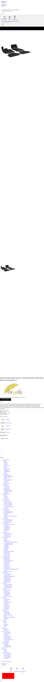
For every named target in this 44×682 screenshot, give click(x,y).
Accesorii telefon (5, 518)
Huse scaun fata (7, 505)
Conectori (6, 564)
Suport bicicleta (7, 657)
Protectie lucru (7, 567)
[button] (4, 664)
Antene (5, 598)
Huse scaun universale (8, 506)
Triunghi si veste (7, 645)
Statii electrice (4, 647)
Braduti (5, 622)
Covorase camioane (8, 584)
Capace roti (6, 591)
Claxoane (6, 600)
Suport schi (6, 658)
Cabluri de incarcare (8, 519)
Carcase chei (6, 486)
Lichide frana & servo (8, 543)
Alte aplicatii (6, 540)
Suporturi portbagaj (5, 652)
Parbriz (5, 651)
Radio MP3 (6, 605)
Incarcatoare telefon (8, 520)
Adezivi (5, 538)
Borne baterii (7, 559)
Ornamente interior (8, 490)
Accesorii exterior (5, 473)
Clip (5, 623)
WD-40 (5, 630)
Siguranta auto (7, 471)
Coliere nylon (7, 563)
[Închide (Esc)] (3, 680)
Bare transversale (7, 654)
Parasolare (6, 513)
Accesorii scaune (5, 499)
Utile (5, 472)
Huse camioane (7, 501)
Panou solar (6, 604)
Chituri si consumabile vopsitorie (11, 542)
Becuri (5, 461)
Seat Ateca (8, 432)
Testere (5, 517)
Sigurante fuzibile (7, 571)
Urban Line (8, 426)
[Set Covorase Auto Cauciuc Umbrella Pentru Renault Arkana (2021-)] (5, 455)
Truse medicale (7, 646)
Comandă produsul (5, 399)
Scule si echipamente (6, 631)
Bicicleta (6, 496)
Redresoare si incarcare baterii (10, 516)
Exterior (6, 464)
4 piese (7, 435)
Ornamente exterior (8, 479)
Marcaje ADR (6, 469)
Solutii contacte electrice (9, 551)
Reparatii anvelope (8, 596)
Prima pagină (2, 29)
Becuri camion (7, 613)
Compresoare (7, 592)
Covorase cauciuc (16, 29)
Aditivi (5, 539)
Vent (5, 626)
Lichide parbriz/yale (8, 512)
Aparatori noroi (7, 475)
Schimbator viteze (8, 491)
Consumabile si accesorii (9, 524)
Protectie (6, 508)
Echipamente (7, 633)
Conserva (6, 624)
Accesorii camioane (5, 459)
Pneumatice (6, 470)
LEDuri (5, 616)
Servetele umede (7, 579)
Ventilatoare (6, 609)
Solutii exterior (7, 580)
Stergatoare (4, 648)
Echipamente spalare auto (9, 576)
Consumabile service (6, 557)
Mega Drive (6, 629)
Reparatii (6, 549)
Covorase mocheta (8, 586)
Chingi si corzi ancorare (9, 476)
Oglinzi (5, 478)
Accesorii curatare (8, 573)
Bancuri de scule (7, 632)
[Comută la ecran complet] (1, 680)
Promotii (3, 627)
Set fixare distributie (8, 639)
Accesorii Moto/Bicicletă (6, 493)
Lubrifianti (6, 545)
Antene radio (7, 599)
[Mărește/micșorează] (0, 680)
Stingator (6, 644)
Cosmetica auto (5, 572)
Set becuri (6, 618)
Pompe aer (6, 595)
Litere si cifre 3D (7, 477)
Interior (5, 466)
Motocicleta (6, 498)
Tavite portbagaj (7, 587)
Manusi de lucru (7, 565)
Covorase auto (9, 29)
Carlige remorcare (5, 532)
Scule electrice (7, 529)
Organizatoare (7, 489)
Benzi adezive (7, 558)
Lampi (5, 468)
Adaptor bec (6, 611)
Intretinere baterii (7, 602)
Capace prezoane (7, 590)
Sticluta (5, 625)
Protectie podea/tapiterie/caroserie (11, 569)
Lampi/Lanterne (7, 526)
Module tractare (7, 536)
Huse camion (7, 465)
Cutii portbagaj (7, 656)
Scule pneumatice (7, 637)
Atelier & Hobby (5, 523)
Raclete (5, 515)
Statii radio (6, 607)
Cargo (5, 462)
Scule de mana (7, 636)
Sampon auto (7, 578)
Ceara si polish (7, 575)
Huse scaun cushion (8, 503)
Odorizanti (4, 620)
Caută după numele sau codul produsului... (11, 9)
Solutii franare (7, 552)
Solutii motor (7, 553)
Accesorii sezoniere (5, 509)
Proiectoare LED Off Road (9, 617)
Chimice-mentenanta (6, 537)
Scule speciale (7, 638)
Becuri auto (6, 612)
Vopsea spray (7, 556)
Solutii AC (6, 550)
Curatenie (6, 525)
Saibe (5, 570)
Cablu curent (6, 510)
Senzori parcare (7, 606)
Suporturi (6, 492)
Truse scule (6, 640)
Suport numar (7, 483)
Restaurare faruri (7, 577)
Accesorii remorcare (8, 533)
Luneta (5, 650)
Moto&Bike (6, 546)
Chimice (6, 497)
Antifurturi (6, 485)
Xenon (5, 619)
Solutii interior (7, 582)
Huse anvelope (7, 593)
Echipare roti (4, 589)
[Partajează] (2, 680)
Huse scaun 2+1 (7, 502)
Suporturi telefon (7, 522)
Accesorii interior (5, 484)
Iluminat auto (4, 610)
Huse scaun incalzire (8, 511)
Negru (7, 438)
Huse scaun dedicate (8, 504)
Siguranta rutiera (5, 643)
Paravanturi (6, 481)
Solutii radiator (7, 555)
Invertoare (6, 603)
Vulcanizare (6, 641)
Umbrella (7, 419)
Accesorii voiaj (7, 653)
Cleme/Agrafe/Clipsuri (8, 560)
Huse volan (6, 488)
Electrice (6, 463)
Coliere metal (7, 562)
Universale (6, 530)
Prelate (5, 482)
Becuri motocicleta (8, 614)
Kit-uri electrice (7, 535)
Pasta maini (6, 548)
